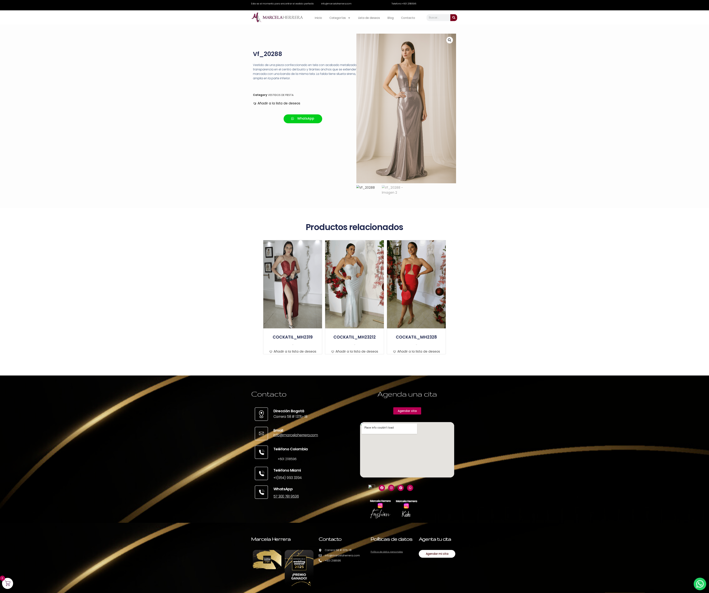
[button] (276, 103)
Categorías (337, 18)
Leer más (292, 344)
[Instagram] (391, 488)
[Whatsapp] (410, 488)
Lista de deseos (369, 18)
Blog (390, 18)
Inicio (318, 18)
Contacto (408, 18)
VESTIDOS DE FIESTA (281, 95)
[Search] (453, 17)
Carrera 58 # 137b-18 (290, 416)
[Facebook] (382, 488)
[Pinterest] (401, 488)
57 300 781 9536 (286, 496)
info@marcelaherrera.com (295, 435)
